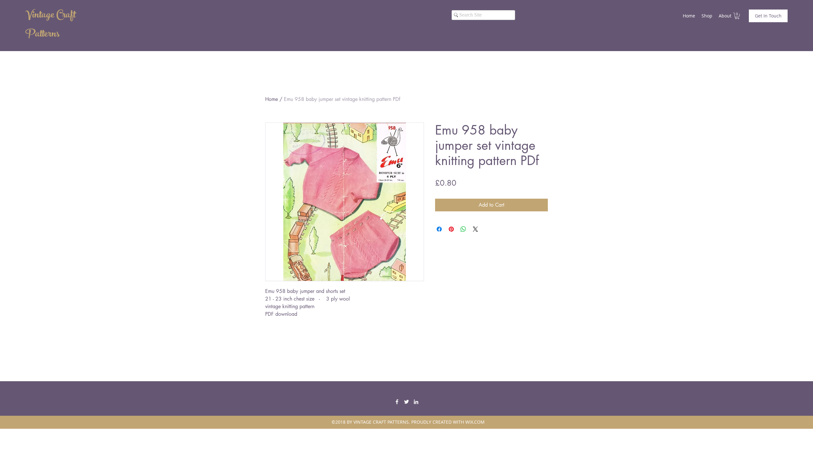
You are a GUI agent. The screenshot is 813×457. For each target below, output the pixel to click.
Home (271, 99)
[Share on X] (475, 229)
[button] (737, 16)
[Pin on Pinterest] (451, 229)
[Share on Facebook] (439, 229)
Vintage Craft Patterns (50, 25)
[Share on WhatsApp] (463, 229)
